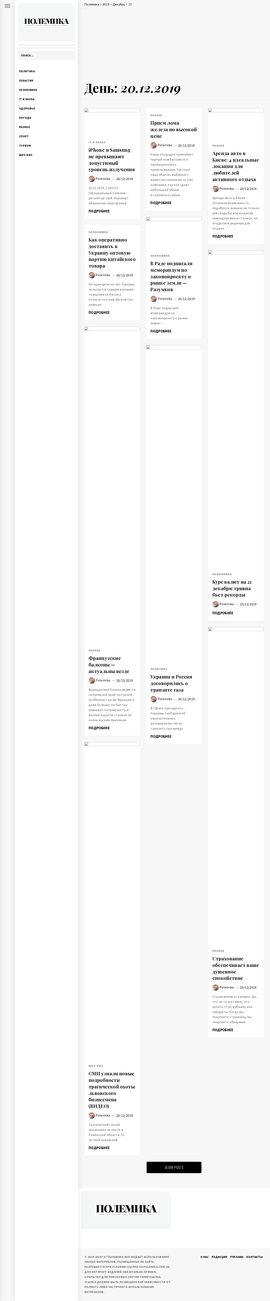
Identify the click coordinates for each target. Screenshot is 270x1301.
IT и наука (27, 99)
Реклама (237, 1257)
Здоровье (27, 108)
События (26, 80)
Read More (112, 121)
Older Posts (174, 1167)
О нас (204, 1257)
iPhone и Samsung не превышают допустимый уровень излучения (112, 159)
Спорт (24, 136)
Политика (27, 71)
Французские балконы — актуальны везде (109, 664)
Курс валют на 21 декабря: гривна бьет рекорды (232, 588)
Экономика (28, 90)
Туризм (25, 145)
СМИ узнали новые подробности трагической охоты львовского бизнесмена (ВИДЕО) (112, 1089)
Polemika (103, 178)
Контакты (254, 1257)
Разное (24, 127)
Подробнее (100, 211)
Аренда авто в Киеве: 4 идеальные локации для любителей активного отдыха (235, 166)
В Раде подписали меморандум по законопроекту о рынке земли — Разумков (171, 276)
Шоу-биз (25, 155)
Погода (25, 118)
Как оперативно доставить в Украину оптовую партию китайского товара (112, 252)
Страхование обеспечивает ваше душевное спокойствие (235, 968)
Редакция (219, 1257)
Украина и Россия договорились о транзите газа (171, 683)
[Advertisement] (174, 45)
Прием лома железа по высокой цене (173, 129)
